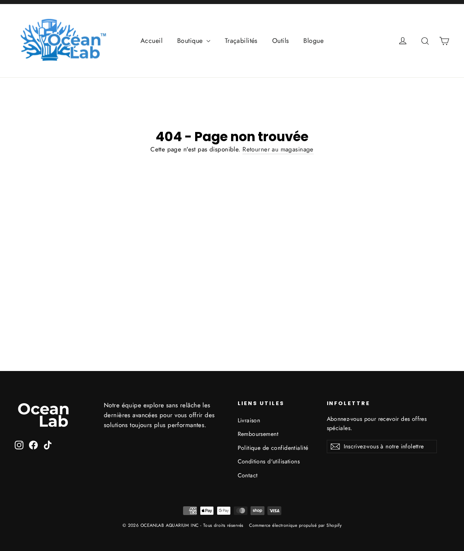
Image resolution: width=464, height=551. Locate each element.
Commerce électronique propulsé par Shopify (295, 525)
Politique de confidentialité (273, 448)
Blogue (313, 40)
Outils (280, 40)
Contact (248, 475)
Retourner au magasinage (278, 149)
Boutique (191, 40)
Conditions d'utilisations (269, 461)
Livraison (249, 420)
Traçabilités (241, 40)
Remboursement (258, 434)
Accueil (151, 40)
